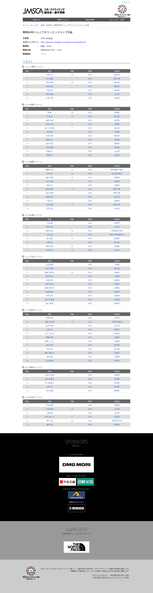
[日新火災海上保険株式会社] (85, 482)
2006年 (49, 25)
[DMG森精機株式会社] (76, 464)
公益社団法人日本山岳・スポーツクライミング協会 (111, 577)
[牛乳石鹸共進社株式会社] (67, 482)
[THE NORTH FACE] (76, 547)
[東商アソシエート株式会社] (76, 495)
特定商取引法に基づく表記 (119, 575)
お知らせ (36, 19)
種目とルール (63, 19)
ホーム (25, 25)
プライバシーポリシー (100, 575)
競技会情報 (90, 19)
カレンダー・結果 (117, 19)
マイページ (126, 2)
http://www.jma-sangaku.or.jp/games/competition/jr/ (63, 42)
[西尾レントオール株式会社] (76, 508)
